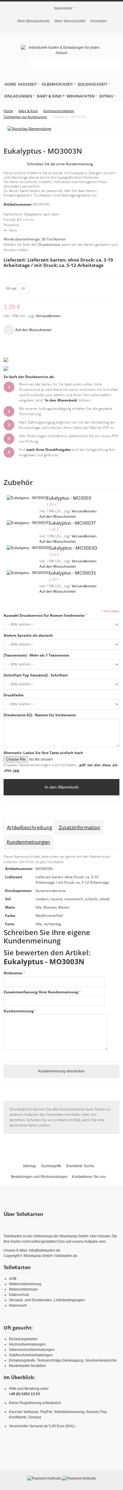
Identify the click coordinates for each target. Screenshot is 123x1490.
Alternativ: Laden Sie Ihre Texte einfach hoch (43, 752)
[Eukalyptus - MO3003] (27, 498)
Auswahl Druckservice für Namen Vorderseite (44, 615)
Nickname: (13, 972)
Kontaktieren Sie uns (89, 1177)
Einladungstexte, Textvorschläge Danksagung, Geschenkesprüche (63, 1360)
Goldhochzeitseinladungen (31, 1355)
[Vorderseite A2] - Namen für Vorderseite (40, 715)
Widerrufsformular (23, 1289)
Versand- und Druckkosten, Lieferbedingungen (47, 1300)
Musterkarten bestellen (27, 1366)
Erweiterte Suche (80, 1166)
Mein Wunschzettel (70, 21)
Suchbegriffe (51, 1166)
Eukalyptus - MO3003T (72, 523)
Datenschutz (19, 1295)
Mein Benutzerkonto (33, 21)
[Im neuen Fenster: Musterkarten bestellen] (6, 368)
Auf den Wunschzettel (57, 516)
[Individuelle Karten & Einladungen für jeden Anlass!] (61, 50)
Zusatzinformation (79, 827)
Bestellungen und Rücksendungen (39, 1177)
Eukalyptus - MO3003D (73, 548)
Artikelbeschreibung (29, 827)
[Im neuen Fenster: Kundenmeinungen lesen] (6, 359)
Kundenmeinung (19, 1011)
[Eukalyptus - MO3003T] (28, 522)
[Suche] (114, 64)
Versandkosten (48, 315)
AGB (12, 1279)
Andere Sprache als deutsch (28, 635)
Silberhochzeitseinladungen (32, 1350)
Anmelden (98, 21)
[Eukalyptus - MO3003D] (28, 547)
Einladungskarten (23, 1339)
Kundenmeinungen (28, 842)
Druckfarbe (14, 695)
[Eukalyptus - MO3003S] (28, 572)
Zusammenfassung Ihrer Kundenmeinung (41, 992)
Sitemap (29, 1166)
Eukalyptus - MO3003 (69, 498)
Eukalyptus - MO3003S (72, 573)
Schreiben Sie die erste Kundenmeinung (60, 163)
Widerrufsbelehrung (25, 1284)
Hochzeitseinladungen (27, 1344)
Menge (11, 288)
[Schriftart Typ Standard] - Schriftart (36, 675)
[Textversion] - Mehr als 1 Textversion (36, 655)
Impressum (18, 1305)
